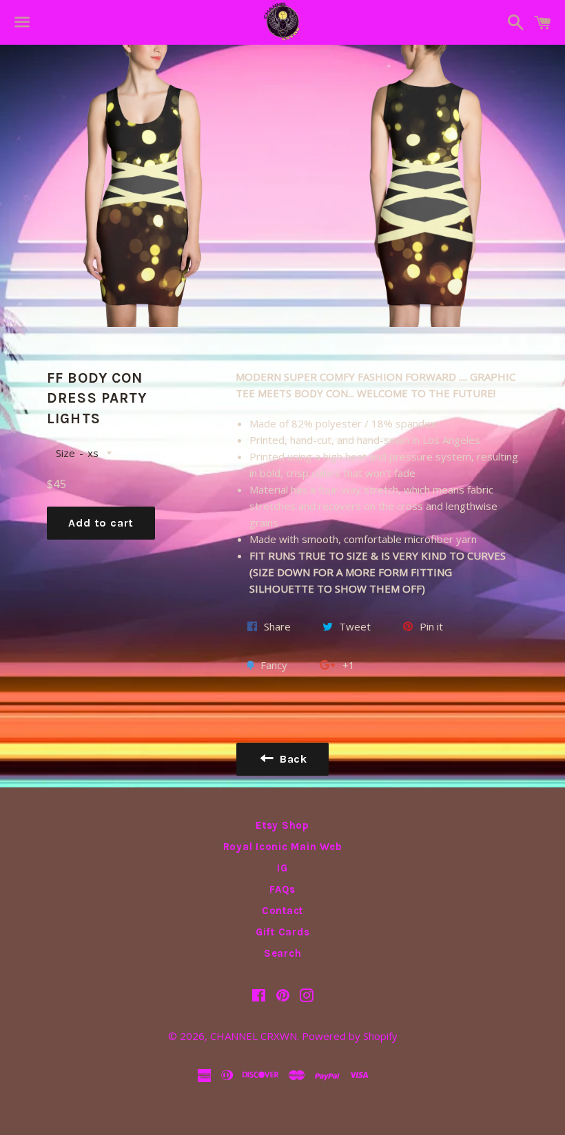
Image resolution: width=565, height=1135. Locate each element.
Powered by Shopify (350, 1036)
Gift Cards (283, 932)
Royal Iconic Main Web (282, 846)
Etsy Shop (282, 825)
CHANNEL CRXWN (253, 1036)
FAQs (282, 889)
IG (282, 868)
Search (283, 953)
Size (65, 453)
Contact (282, 910)
